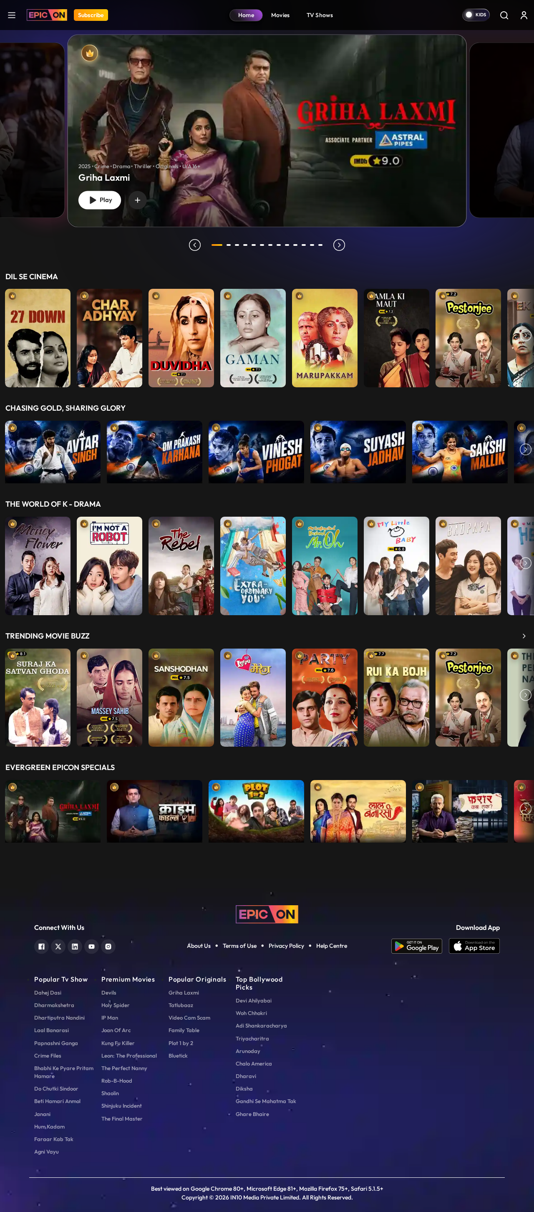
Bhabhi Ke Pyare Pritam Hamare (63, 1072)
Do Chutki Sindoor (56, 1088)
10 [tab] (295, 245)
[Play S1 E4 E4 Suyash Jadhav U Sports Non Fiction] (358, 450)
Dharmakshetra (54, 1005)
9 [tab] (287, 245)
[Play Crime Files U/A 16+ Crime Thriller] (154, 809)
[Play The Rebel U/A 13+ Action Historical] (181, 564)
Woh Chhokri (251, 1013)
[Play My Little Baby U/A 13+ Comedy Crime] (396, 564)
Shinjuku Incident (121, 1105)
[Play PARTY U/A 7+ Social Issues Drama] (325, 695)
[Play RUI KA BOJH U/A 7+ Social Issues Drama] (396, 695)
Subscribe (91, 15)
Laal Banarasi (51, 1030)
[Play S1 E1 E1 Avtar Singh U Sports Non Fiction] (53, 450)
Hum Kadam (49, 1126)
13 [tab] (320, 245)
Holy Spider (115, 1005)
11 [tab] (304, 245)
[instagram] (108, 945)
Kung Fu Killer (118, 1043)
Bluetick (178, 1055)
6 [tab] (262, 245)
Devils (108, 992)
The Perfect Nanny (124, 1068)
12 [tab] (312, 245)
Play (104, 200)
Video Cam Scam (189, 1017)
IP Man (109, 1017)
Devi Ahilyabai (254, 1000)
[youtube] (91, 945)
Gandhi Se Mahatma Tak (266, 1101)
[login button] (524, 15)
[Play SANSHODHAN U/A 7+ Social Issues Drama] (181, 695)
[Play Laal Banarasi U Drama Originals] (358, 809)
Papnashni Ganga (56, 1043)
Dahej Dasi (47, 992)
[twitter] (58, 945)
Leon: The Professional (129, 1055)
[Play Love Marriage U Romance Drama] (253, 695)
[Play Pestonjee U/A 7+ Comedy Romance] (468, 336)
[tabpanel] (267, 124)
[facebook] (41, 945)
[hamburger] (12, 15)
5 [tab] (254, 245)
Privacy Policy (286, 945)
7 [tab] (270, 245)
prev (194, 245)
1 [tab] (217, 245)
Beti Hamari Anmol (57, 1101)
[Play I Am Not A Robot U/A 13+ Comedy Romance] (109, 564)
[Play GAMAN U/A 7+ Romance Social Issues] (253, 336)
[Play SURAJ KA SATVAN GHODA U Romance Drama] (38, 695)
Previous (8, 336)
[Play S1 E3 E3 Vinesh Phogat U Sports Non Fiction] (256, 450)
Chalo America (254, 1063)
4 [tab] (245, 245)
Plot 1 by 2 (181, 1043)
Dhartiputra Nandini (59, 1017)
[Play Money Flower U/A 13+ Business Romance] (38, 564)
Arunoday (248, 1051)
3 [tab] (237, 245)
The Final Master (122, 1118)
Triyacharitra (252, 1038)
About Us (199, 945)
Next (525, 336)
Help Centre (331, 945)
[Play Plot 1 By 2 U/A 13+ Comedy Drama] (256, 809)
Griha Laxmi (184, 992)
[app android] (420, 946)
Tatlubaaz (181, 1005)
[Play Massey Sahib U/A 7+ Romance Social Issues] (109, 695)
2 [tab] (229, 245)
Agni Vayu (46, 1151)
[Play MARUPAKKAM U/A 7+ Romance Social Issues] (325, 336)
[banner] (267, 130)
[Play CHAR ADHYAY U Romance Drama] (109, 336)
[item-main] (38, 336)
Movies (280, 15)
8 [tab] (279, 245)
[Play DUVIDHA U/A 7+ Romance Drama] (181, 336)
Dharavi (246, 1076)
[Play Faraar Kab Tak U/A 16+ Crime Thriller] (460, 809)
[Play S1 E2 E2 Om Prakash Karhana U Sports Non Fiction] (154, 450)
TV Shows (320, 15)
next (339, 245)
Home (246, 15)
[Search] (504, 15)
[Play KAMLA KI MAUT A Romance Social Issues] (396, 336)
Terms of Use (240, 945)
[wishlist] (137, 200)
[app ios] (474, 946)
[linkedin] (75, 945)
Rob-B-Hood (116, 1080)
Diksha (244, 1088)
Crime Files (47, 1055)
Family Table (184, 1030)
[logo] (267, 913)
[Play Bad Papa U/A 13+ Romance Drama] (468, 564)
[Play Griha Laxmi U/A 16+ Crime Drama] (53, 809)
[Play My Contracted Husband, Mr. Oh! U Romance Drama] (325, 564)
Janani (42, 1114)
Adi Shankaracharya (261, 1025)
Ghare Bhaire (252, 1114)
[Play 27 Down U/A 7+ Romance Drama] (38, 336)
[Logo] (47, 15)
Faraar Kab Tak (53, 1139)
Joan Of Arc (116, 1030)
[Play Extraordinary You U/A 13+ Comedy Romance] (253, 564)
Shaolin (110, 1093)
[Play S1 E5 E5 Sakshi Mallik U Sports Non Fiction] (460, 450)
